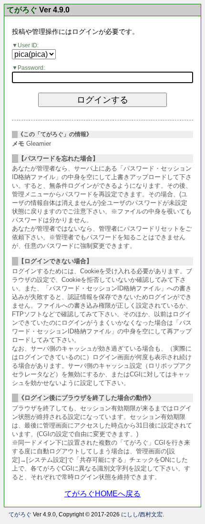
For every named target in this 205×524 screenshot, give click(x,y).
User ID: (28, 45)
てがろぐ (22, 10)
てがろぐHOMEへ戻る (102, 494)
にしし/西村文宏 (142, 514)
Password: (31, 68)
